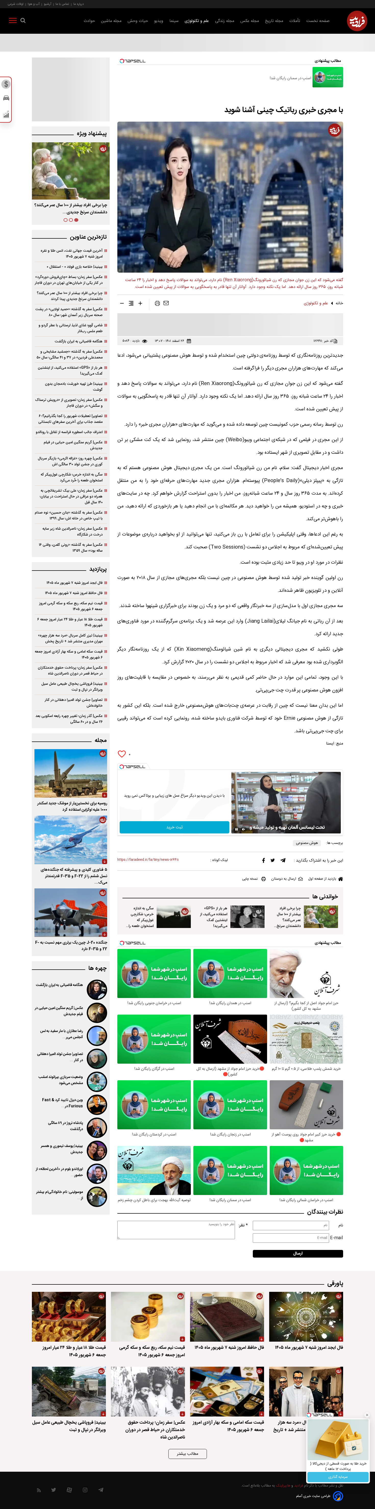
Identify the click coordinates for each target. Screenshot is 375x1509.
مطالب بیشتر (187, 1453)
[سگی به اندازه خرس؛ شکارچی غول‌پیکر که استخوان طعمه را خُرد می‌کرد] (174, 917)
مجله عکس (249, 21)
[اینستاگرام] (85, 1491)
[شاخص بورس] (6, 115)
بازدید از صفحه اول (322, 879)
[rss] (39, 1491)
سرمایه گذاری (338, 1477)
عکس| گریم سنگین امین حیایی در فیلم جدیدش (73, 445)
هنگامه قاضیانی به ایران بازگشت (79, 341)
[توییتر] (272, 861)
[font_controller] (140, 304)
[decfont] (122, 304)
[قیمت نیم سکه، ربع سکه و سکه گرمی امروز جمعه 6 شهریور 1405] (148, 1317)
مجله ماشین (111, 21)
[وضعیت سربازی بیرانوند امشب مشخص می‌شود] (96, 1082)
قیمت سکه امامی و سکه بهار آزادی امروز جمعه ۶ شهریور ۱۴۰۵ (69, 654)
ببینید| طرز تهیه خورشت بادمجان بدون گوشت (74, 387)
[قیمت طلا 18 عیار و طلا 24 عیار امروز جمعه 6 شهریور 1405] (69, 1317)
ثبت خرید (174, 827)
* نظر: (243, 1225)
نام (341, 1225)
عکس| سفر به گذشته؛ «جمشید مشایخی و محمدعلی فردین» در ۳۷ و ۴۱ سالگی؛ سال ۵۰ (69, 355)
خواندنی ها (325, 897)
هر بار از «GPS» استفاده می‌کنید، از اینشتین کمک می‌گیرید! (213, 917)
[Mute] (244, 829)
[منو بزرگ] (13, 21)
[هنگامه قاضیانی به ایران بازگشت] (96, 990)
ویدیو (158, 21)
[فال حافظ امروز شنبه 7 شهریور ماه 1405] (227, 1317)
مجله (101, 740)
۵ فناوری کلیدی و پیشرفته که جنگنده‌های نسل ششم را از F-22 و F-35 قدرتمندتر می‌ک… (74, 876)
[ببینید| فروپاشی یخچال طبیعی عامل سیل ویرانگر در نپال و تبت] (69, 1392)
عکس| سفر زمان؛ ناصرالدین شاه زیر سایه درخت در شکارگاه (72, 532)
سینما (174, 21)
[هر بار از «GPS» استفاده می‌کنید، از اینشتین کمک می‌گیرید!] (247, 917)
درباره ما (78, 4)
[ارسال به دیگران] (166, 304)
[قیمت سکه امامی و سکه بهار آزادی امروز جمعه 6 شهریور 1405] (227, 1392)
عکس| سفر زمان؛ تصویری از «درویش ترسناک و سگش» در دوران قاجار (69, 403)
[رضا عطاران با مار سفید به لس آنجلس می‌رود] (96, 1036)
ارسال (298, 1253)
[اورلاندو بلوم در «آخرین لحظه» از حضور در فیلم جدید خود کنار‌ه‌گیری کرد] (96, 1174)
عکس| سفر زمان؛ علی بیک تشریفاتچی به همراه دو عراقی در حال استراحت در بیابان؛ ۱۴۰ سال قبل (71, 496)
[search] (23, 21)
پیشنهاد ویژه (92, 133)
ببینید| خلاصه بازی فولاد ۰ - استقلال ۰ (75, 267)
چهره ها (97, 968)
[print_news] (157, 304)
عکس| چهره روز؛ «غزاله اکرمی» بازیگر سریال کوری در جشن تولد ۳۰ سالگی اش (70, 461)
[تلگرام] (282, 861)
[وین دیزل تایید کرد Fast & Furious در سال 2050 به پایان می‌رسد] (96, 1105)
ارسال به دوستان (283, 879)
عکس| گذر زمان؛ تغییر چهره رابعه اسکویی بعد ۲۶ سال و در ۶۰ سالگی (69, 719)
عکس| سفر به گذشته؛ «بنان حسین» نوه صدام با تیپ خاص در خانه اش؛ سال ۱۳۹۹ (69, 515)
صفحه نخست (318, 21)
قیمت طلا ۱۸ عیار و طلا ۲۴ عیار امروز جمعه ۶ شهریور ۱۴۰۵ (70, 622)
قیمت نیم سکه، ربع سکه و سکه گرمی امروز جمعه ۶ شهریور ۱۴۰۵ (71, 606)
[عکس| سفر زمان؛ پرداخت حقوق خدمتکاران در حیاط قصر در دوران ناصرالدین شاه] (148, 1392)
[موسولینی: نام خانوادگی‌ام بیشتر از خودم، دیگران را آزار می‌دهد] (96, 1197)
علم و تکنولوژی (197, 21)
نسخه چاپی (250, 879)
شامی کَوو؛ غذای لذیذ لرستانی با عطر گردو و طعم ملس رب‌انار (71, 328)
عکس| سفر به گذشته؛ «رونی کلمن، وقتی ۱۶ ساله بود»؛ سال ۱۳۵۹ (71, 548)
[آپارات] (69, 1491)
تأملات (294, 21)
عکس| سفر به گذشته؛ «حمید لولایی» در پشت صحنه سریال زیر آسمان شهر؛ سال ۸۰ (69, 312)
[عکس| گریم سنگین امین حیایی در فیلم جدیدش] (96, 1013)
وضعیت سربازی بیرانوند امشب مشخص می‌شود (61, 1080)
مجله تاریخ (274, 21)
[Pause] (236, 829)
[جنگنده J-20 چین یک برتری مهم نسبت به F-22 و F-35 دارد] (70, 912)
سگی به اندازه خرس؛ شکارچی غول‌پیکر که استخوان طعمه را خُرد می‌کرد (141, 920)
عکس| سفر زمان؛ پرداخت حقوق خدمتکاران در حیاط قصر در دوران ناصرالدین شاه (70, 671)
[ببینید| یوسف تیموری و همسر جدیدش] (96, 1151)
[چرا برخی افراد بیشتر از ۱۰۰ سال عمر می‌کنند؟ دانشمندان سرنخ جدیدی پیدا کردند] (321, 917)
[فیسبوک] (263, 861)
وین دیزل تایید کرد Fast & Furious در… (62, 1103)
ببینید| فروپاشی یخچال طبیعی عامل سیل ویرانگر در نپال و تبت (72, 687)
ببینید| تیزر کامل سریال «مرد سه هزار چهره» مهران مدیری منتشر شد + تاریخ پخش (70, 638)
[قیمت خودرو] (6, 99)
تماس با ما (62, 4)
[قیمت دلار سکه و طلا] (6, 85)
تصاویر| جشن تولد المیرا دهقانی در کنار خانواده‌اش (74, 703)
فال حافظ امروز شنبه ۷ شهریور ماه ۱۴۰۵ (74, 593)
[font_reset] (131, 304)
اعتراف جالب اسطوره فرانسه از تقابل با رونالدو (69, 432)
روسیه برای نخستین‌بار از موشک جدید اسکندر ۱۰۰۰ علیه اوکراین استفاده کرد (72, 806)
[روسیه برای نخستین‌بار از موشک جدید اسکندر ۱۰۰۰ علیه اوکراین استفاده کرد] (70, 773)
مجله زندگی (224, 21)
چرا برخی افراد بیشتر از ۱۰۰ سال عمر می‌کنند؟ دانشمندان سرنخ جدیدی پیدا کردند (287, 920)
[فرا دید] (357, 21)
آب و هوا (34, 4)
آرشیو (47, 4)
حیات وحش (138, 21)
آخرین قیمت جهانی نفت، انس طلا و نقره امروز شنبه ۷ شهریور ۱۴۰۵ (72, 254)
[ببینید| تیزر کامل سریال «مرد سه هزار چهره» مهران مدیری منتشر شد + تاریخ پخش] (306, 1392)
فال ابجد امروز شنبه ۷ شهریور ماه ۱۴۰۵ (74, 583)
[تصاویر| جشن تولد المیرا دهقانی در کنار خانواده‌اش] (96, 1059)
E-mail (336, 1238)
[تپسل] (121, 766)
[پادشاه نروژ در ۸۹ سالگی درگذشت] (96, 1128)
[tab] (76, 220)
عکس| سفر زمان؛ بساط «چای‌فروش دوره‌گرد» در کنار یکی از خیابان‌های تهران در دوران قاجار (69, 280)
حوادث (89, 21)
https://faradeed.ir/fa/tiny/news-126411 (148, 860)
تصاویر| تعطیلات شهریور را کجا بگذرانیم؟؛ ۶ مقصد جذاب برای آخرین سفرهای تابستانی (70, 419)
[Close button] (367, 1415)
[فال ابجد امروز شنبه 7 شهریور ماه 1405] (306, 1317)
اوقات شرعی (15, 4)
